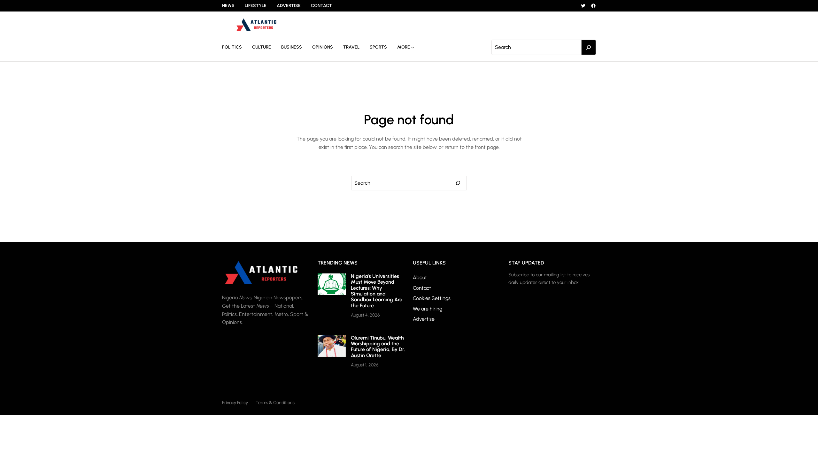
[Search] (588, 47)
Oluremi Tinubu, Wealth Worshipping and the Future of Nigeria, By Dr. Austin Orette (378, 346)
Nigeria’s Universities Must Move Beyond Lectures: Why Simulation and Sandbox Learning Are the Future (376, 291)
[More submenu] (412, 47)
